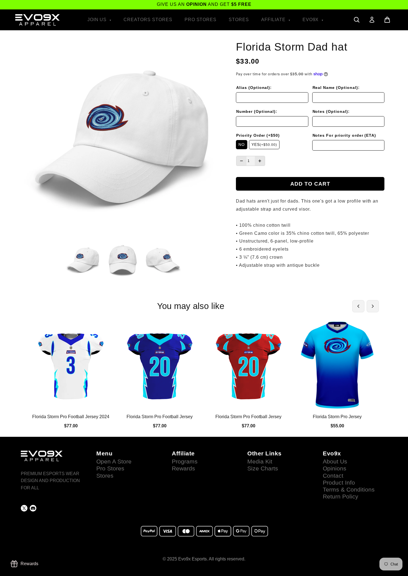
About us (335, 461)
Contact (333, 475)
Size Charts (262, 468)
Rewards (183, 468)
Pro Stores (201, 19)
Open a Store (114, 461)
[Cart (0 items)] (387, 19)
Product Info (339, 482)
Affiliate (274, 19)
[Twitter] (24, 508)
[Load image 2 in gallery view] (122, 260)
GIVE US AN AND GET (204, 4)
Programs (185, 461)
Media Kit (259, 461)
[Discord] (33, 508)
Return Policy (340, 496)
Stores (239, 19)
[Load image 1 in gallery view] (83, 260)
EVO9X (311, 19)
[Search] (356, 19)
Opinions (334, 468)
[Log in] (371, 19)
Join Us (97, 19)
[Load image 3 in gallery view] (162, 260)
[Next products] (373, 306)
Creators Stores (148, 19)
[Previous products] (358, 306)
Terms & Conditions (349, 489)
